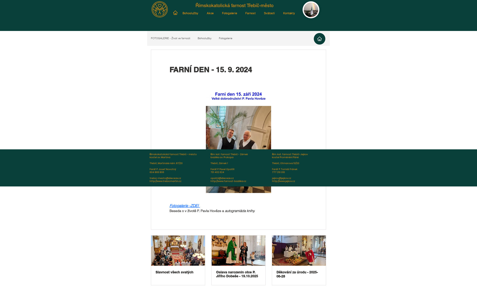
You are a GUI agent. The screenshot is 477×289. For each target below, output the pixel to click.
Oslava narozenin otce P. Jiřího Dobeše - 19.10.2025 (237, 274)
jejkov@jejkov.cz (281, 178)
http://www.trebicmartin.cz (165, 181)
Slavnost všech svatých (174, 272)
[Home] (175, 13)
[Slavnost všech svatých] (178, 250)
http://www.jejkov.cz (283, 181)
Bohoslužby (204, 38)
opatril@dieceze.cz (222, 178)
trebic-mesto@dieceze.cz (165, 178)
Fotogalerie (225, 38)
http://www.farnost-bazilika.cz (228, 181)
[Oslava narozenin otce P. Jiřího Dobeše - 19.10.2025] (239, 250)
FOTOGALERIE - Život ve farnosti (170, 38)
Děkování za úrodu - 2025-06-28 (297, 274)
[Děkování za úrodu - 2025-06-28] (299, 250)
